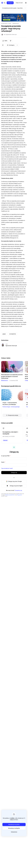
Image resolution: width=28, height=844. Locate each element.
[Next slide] (26, 367)
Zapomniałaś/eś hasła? (7, 468)
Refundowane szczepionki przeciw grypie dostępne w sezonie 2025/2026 (12, 376)
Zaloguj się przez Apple (16, 485)
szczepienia (12, 334)
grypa (4, 334)
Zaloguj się (10, 2)
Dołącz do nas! (19, 2)
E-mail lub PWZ (5, 455)
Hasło (3, 462)
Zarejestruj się (18, 490)
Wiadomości (16, 23)
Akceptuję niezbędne (14, 828)
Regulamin (19, 494)
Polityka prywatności (10, 494)
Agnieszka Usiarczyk (11, 345)
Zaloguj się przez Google (15, 481)
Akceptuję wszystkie (14, 824)
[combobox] (14, 8)
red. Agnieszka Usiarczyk (10, 34)
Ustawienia (14, 832)
